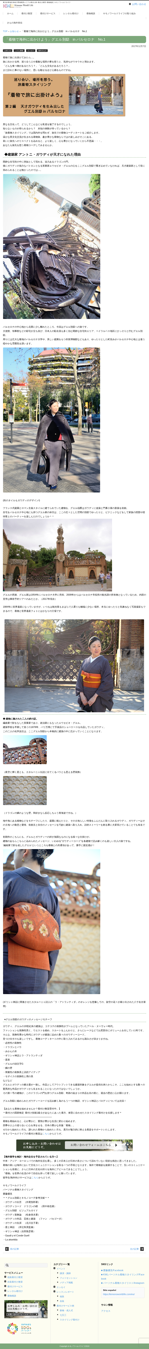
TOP (5, 31)
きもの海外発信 (14, 22)
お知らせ (14, 31)
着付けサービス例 (65, 1305)
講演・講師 (65, 1273)
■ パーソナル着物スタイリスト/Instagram (122, 1283)
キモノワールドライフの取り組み (119, 13)
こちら (45, 1133)
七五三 (63, 1315)
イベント (61, 1268)
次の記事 (134, 1249)
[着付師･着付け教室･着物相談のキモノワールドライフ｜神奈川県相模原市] (18, 6)
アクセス (105, 1311)
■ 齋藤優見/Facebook (112, 1270)
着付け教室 (26, 13)
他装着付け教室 (26, 22)
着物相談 (90, 13)
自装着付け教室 (15, 1282)
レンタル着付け (71, 13)
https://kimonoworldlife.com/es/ (119, 1294)
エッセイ (31, 50)
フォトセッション (68, 1278)
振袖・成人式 (66, 1310)
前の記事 (14, 1249)
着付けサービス (47, 13)
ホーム (10, 13)
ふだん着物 (19, 50)
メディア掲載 (66, 1282)
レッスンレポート (65, 1292)
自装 (62, 1301)
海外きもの (42, 50)
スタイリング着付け (69, 1319)
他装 (62, 1296)
